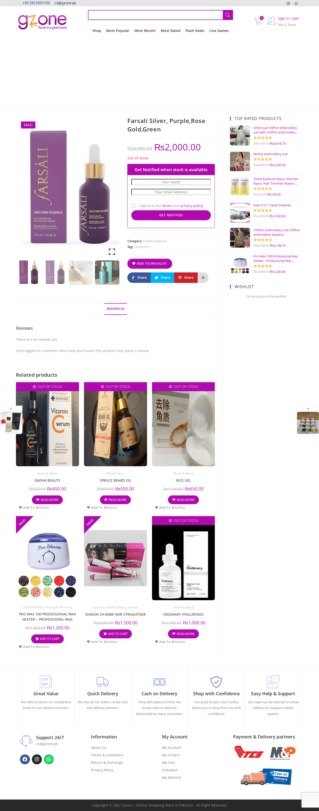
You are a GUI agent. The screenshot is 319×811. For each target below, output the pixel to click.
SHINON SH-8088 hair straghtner (115, 614)
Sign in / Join (288, 18)
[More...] (203, 277)
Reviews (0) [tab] (115, 309)
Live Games (219, 30)
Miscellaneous (115, 473)
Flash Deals (194, 30)
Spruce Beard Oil (115, 480)
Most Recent (145, 30)
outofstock (142, 246)
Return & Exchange (107, 762)
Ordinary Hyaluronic (183, 614)
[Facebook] (25, 759)
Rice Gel (183, 480)
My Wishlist (171, 777)
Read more (50, 499)
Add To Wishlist (151, 263)
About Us (98, 747)
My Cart (168, 762)
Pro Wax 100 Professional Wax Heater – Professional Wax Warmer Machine (47, 617)
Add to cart (50, 638)
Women (133, 607)
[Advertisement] (159, 74)
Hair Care (99, 607)
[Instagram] (288, 3)
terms (167, 205)
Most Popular (117, 30)
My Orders (171, 755)
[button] (112, 189)
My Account (171, 747)
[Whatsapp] (49, 759)
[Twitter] (296, 3)
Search (228, 15)
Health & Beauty (155, 241)
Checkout (169, 770)
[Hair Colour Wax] (308, 423)
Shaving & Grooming (58, 607)
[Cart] (258, 21)
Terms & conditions (107, 755)
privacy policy (191, 205)
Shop (96, 30)
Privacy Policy (102, 770)
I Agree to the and (170, 205)
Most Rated (170, 30)
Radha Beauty (47, 480)
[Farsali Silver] (11, 423)
